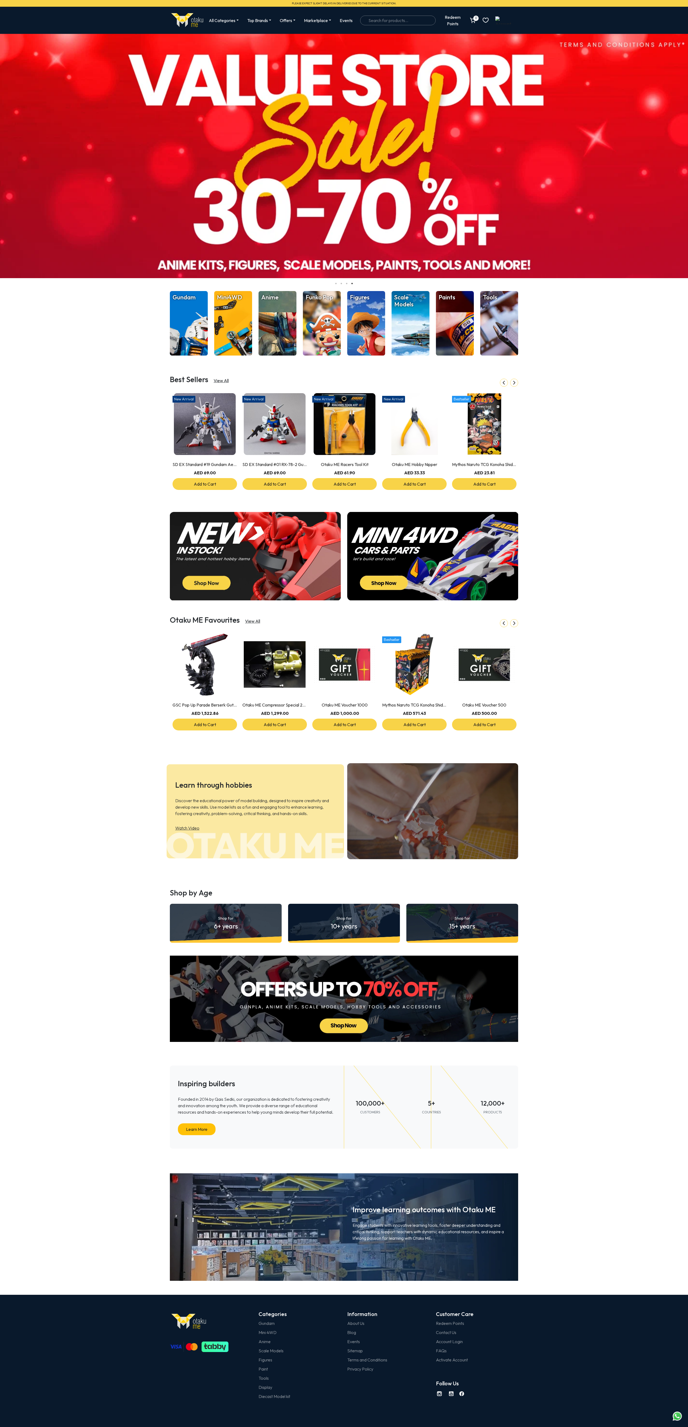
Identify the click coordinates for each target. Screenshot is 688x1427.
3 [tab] (346, 283)
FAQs (441, 1350)
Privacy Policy (360, 1369)
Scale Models (271, 1350)
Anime (265, 1341)
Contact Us (446, 1332)
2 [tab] (341, 283)
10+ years (344, 923)
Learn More (196, 1129)
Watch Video (187, 828)
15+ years (462, 923)
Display (265, 1387)
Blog (351, 1332)
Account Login (449, 1341)
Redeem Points (450, 1323)
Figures (265, 1360)
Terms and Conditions (367, 1360)
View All (221, 380)
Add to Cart (205, 484)
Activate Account (452, 1360)
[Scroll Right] (514, 383)
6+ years (226, 923)
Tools (264, 1378)
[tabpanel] (344, 156)
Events (346, 20)
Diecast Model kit (274, 1396)
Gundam (267, 1323)
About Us (355, 1323)
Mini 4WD (268, 1332)
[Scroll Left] (504, 383)
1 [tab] (336, 283)
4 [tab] (352, 283)
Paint (263, 1369)
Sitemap (355, 1350)
